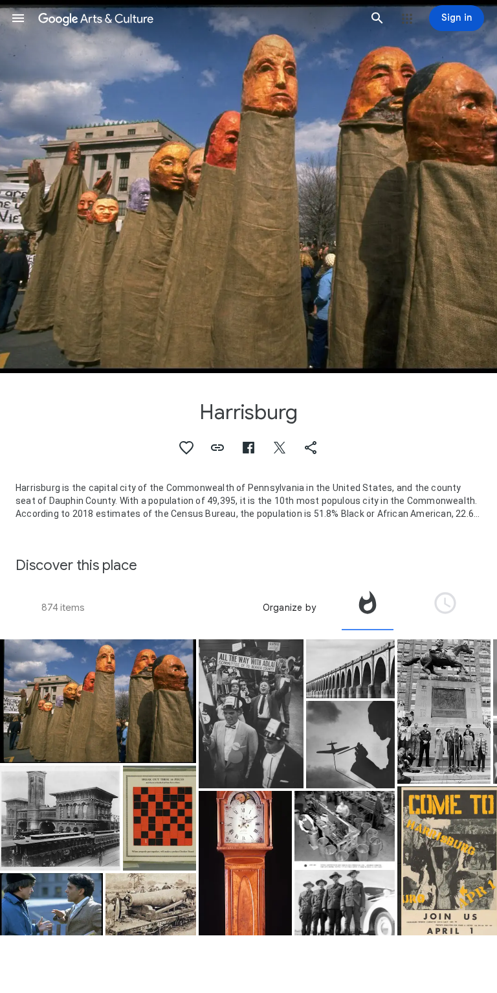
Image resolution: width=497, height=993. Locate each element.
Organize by (289, 607)
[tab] (367, 607)
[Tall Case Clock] (245, 863)
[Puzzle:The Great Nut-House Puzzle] (159, 818)
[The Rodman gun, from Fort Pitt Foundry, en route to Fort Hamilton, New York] (150, 904)
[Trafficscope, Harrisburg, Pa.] (344, 902)
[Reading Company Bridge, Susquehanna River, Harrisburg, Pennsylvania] (350, 668)
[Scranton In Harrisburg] (443, 711)
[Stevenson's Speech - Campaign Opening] (251, 713)
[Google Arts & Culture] (197, 18)
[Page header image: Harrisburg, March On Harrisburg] (248, 186)
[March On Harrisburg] (98, 701)
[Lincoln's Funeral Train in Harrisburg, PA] (60, 818)
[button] (18, 18)
